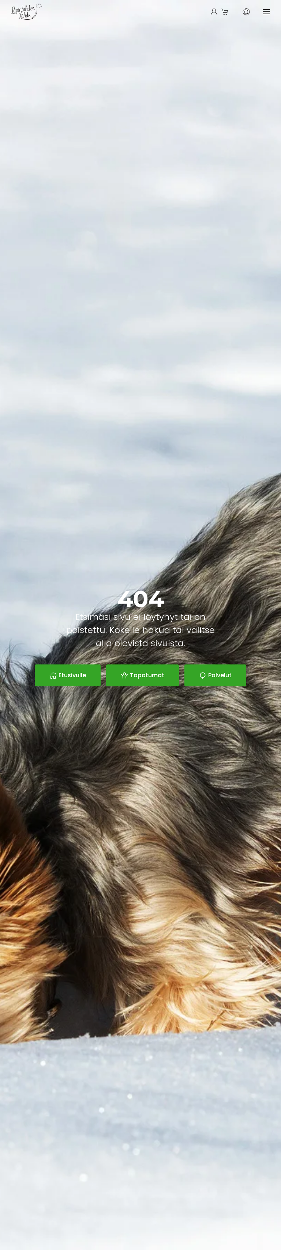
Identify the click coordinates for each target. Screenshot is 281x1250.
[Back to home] (27, 12)
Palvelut (220, 675)
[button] (225, 11)
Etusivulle (72, 675)
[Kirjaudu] (214, 11)
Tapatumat (147, 675)
